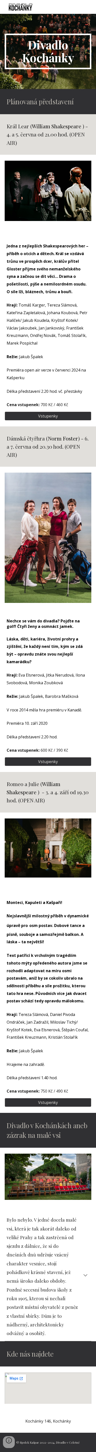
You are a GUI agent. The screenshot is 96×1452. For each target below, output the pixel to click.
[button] (85, 1276)
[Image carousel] (48, 1177)
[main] (48, 51)
